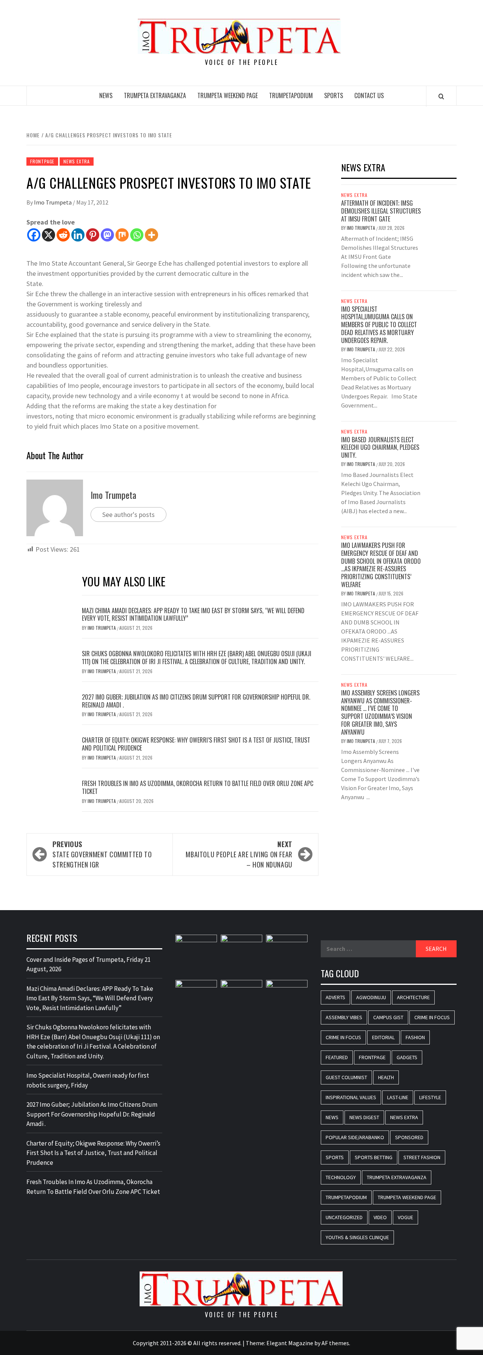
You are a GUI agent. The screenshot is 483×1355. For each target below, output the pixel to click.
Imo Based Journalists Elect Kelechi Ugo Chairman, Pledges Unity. (380, 447)
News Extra (76, 161)
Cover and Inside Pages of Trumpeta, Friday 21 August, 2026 (88, 964)
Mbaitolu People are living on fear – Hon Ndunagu (239, 854)
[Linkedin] (78, 234)
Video (380, 1217)
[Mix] (122, 234)
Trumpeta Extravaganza (155, 95)
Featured (337, 1057)
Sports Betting (373, 1157)
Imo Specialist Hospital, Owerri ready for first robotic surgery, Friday (87, 1080)
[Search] (441, 96)
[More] (151, 234)
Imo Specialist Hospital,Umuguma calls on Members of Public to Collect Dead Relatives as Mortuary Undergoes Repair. (379, 325)
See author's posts (128, 514)
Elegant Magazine (289, 1343)
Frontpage (42, 161)
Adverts (335, 997)
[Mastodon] (107, 234)
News (105, 95)
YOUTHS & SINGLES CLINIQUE (357, 1237)
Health (386, 1077)
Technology (341, 1177)
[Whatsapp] (136, 234)
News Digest (364, 1117)
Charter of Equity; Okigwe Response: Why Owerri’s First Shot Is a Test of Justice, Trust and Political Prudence (196, 743)
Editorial (383, 1037)
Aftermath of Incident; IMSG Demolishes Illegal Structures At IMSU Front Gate (381, 210)
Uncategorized (344, 1217)
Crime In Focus (432, 1017)
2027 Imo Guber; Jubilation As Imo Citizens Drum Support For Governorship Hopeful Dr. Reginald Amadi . (196, 700)
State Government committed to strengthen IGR (102, 854)
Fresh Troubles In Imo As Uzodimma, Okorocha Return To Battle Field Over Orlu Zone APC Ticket (197, 787)
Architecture (413, 997)
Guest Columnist (346, 1077)
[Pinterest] (92, 234)
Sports (333, 95)
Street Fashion (421, 1157)
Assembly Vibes (344, 1017)
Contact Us (369, 95)
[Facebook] (33, 234)
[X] (48, 234)
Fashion (415, 1037)
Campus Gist (388, 1017)
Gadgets (407, 1057)
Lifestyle (430, 1097)
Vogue (405, 1217)
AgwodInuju (371, 997)
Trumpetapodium (291, 95)
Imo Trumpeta (53, 202)
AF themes (335, 1343)
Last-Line (397, 1097)
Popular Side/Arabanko (355, 1137)
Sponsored (409, 1137)
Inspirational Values (351, 1097)
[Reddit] (63, 234)
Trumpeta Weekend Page (227, 95)
